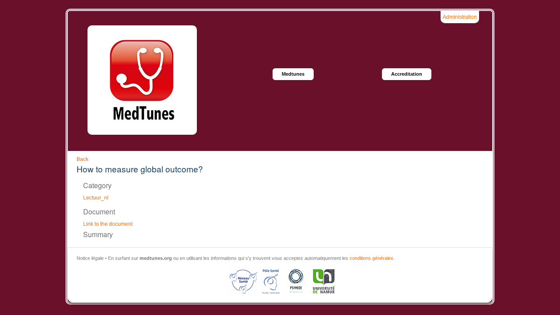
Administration (460, 17)
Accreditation (406, 74)
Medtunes (293, 74)
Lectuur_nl (95, 198)
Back (82, 159)
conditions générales (371, 258)
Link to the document (108, 224)
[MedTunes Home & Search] (142, 80)
